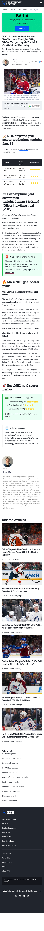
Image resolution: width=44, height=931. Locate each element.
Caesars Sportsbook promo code (15, 777)
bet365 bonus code (9, 772)
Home (5, 10)
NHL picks (23, 149)
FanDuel (22, 171)
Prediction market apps (11, 758)
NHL (19, 215)
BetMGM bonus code (10, 768)
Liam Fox (15, 59)
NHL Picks (23, 10)
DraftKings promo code (11, 791)
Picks (13, 10)
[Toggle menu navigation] (41, 3)
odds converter (14, 359)
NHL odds (11, 152)
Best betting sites (9, 754)
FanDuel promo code (10, 782)
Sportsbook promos (10, 763)
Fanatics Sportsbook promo (13, 786)
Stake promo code (9, 796)
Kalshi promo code (9, 800)
